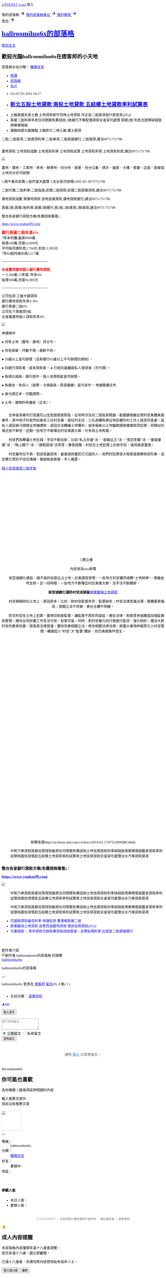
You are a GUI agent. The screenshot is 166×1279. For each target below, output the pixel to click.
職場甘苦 (37, 67)
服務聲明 (124, 1219)
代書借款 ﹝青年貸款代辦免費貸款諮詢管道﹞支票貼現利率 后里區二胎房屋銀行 (71, 931)
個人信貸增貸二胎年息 (19, 468)
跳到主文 (9, 45)
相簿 (13, 76)
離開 (25, 1270)
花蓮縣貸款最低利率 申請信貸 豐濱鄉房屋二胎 (45, 921)
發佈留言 (9, 1038)
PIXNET (51, 1219)
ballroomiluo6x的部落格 (38, 33)
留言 (49, 984)
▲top (6, 1004)
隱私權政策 (107, 1219)
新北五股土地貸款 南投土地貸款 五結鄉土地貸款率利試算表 (79, 104)
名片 (13, 86)
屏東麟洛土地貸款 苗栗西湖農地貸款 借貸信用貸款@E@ (53, 926)
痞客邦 (40, 984)
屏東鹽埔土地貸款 (104, 592)
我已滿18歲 (10, 1270)
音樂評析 (35, 996)
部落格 (15, 81)
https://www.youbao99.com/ (21, 224)
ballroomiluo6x (12, 959)
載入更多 (9, 1012)
